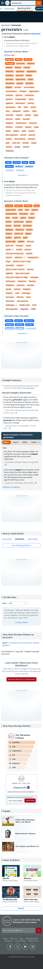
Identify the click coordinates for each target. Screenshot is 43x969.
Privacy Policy (20, 941)
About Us (13, 938)
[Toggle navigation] (2, 3)
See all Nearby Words (21, 545)
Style (4, 603)
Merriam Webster (7, 921)
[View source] (16, 413)
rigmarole (20, 787)
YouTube (25, 947)
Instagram (33, 947)
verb (25, 29)
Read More (31, 388)
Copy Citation (22, 622)
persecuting (32, 539)
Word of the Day (21, 783)
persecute (36, 34)
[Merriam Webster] (21, 779)
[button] (25, 8)
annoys (15, 442)
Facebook (10, 947)
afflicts (25, 442)
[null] (28, 787)
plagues (6, 442)
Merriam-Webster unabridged (21, 679)
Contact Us (8, 941)
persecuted (7, 539)
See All (21, 908)
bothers (34, 442)
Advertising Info (32, 938)
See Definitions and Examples (21, 791)
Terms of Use (33, 941)
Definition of (11, 487)
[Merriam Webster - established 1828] (7, 3)
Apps (21, 938)
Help (6, 938)
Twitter (18, 947)
